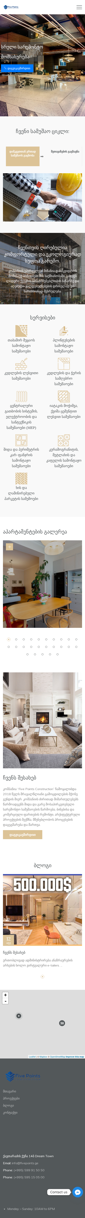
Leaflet (32, 1056)
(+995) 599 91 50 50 (29, 1170)
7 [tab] (54, 639)
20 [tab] (76, 647)
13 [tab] (24, 647)
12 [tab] (16, 647)
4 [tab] (31, 639)
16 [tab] (46, 647)
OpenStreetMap (57, 1056)
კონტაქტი (10, 1112)
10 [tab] (76, 639)
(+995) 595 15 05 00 (29, 1177)
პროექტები (11, 1098)
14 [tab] (31, 647)
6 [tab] (46, 639)
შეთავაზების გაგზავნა (65, 151)
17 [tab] (54, 647)
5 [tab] (39, 639)
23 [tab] (42, 654)
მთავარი (9, 1091)
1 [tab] (8, 639)
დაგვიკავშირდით (18, 68)
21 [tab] (27, 654)
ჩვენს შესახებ (14, 952)
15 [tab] (39, 647)
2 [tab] (16, 639)
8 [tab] (61, 639)
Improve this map (75, 1056)
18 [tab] (61, 647)
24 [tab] (50, 654)
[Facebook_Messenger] (77, 1192)
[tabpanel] (42, 584)
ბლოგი (8, 1105)
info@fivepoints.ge (25, 1163)
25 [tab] (58, 654)
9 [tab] (69, 639)
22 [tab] (35, 654)
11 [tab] (9, 647)
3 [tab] (24, 639)
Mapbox (43, 1056)
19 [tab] (69, 647)
